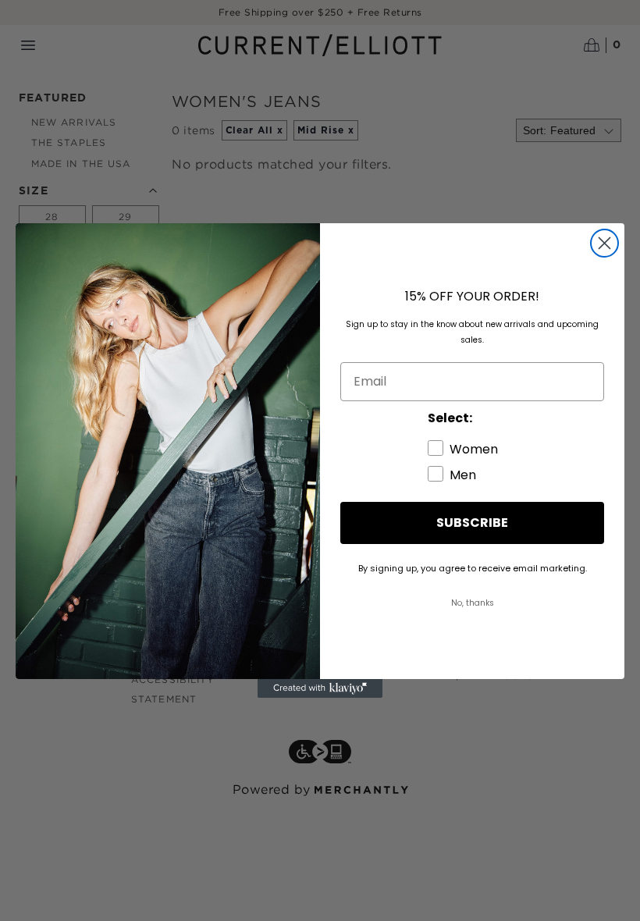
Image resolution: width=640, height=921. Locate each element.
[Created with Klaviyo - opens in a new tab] (320, 688)
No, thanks (472, 603)
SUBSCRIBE (472, 523)
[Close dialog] (604, 243)
